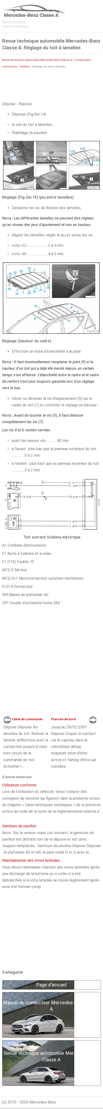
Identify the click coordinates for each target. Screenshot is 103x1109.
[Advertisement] (51, 84)
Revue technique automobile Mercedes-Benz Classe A (37, 60)
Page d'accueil (51, 985)
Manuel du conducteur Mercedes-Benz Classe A (51, 1006)
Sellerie (25, 66)
